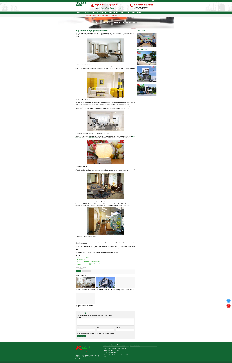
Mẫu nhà (128, 12)
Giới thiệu (86, 12)
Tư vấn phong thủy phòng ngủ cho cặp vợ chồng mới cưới (88, 261)
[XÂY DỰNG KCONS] (82, 7)
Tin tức (139, 12)
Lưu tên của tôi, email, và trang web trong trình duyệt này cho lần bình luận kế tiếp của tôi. (96, 333)
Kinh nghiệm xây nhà (114, 12)
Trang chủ (79, 12)
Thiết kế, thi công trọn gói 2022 (83, 257)
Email (98, 327)
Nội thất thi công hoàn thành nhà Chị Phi (85, 264)
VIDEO (122, 12)
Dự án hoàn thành (101, 12)
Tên (78, 327)
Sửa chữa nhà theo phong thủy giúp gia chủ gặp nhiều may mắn (89, 263)
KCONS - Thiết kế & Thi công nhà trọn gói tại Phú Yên (110, 8)
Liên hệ (133, 12)
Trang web (118, 327)
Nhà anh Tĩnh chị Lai (81, 259)
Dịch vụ (92, 12)
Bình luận (79, 317)
